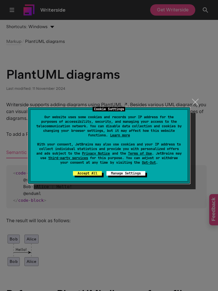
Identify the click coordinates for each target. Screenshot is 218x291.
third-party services (68, 158)
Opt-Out (149, 162)
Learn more (120, 135)
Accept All (87, 173)
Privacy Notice (96, 153)
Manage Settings (126, 173)
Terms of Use (140, 153)
